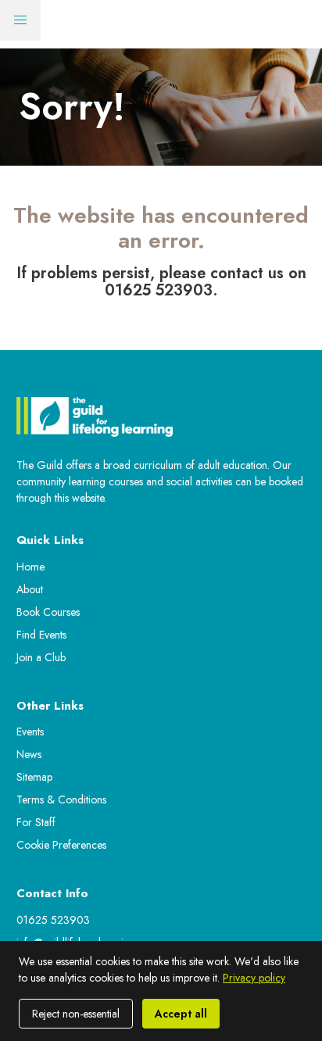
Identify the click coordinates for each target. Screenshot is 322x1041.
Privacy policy (254, 978)
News (28, 754)
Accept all (181, 1013)
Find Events (41, 634)
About (29, 589)
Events (30, 731)
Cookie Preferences (61, 845)
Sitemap (34, 777)
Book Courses (48, 612)
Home (30, 566)
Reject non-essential (76, 1013)
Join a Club (41, 657)
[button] (20, 20)
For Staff (35, 822)
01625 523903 (53, 920)
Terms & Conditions (61, 799)
